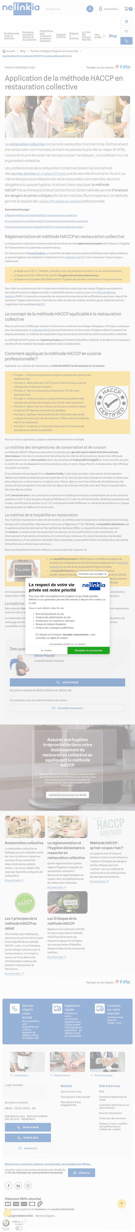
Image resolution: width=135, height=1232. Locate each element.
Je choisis (46, 650)
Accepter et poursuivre (88, 650)
